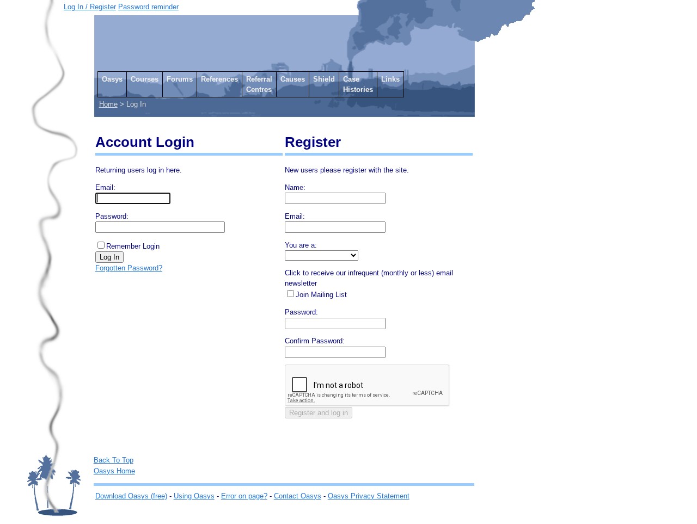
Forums (180, 79)
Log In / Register (90, 7)
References (219, 79)
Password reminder (148, 7)
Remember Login (133, 246)
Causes (292, 79)
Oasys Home (114, 471)
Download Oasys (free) (131, 496)
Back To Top (113, 460)
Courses (144, 79)
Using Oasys (194, 496)
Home (108, 104)
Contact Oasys (297, 496)
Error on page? (244, 496)
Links (390, 79)
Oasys (112, 79)
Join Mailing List (321, 295)
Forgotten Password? (128, 268)
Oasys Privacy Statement (368, 496)
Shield (324, 79)
